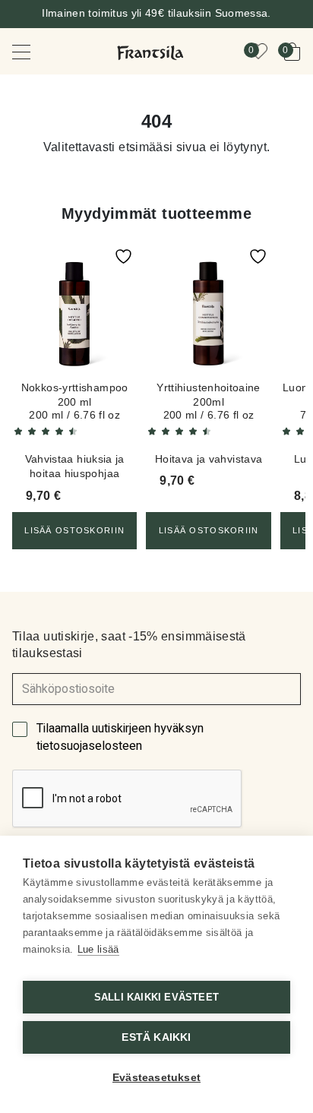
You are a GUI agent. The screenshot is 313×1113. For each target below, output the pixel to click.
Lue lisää (98, 949)
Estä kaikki (156, 1037)
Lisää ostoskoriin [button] (74, 530)
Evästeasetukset (156, 1077)
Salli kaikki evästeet (156, 997)
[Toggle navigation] (32, 51)
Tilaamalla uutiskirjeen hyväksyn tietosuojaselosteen (120, 737)
